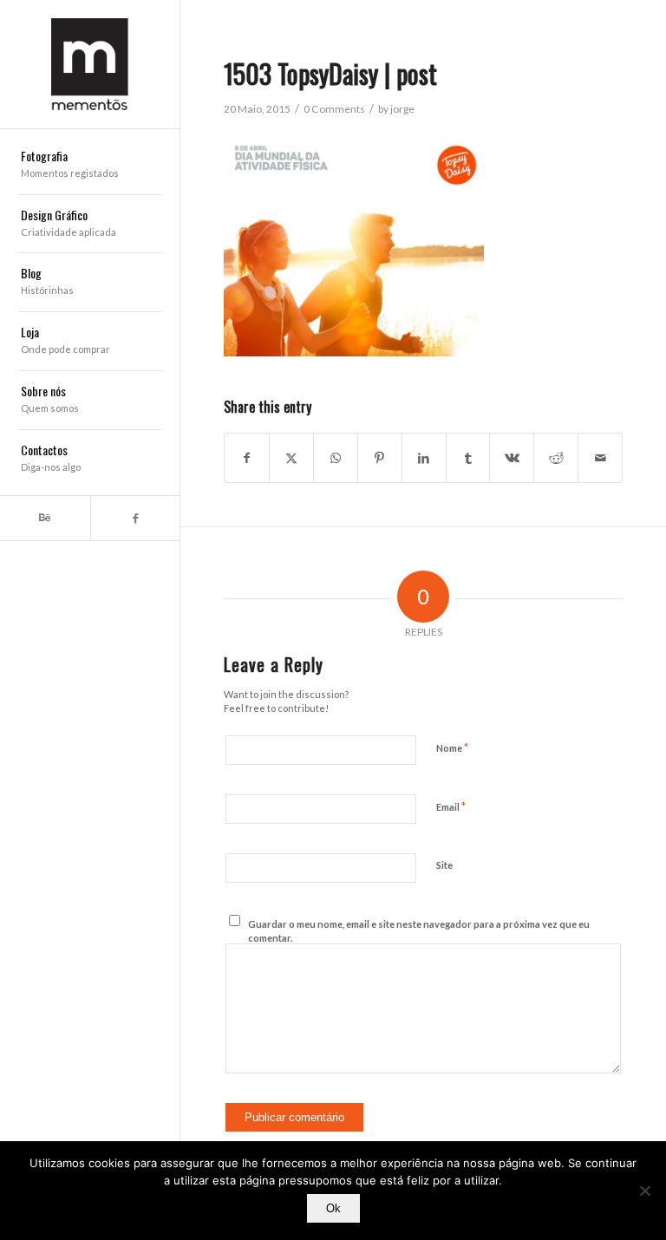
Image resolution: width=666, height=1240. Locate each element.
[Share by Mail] (600, 458)
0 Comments (334, 108)
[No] (644, 1190)
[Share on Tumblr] (468, 458)
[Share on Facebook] (247, 458)
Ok (333, 1208)
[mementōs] (90, 64)
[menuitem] (90, 165)
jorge (402, 108)
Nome (452, 747)
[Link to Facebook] (135, 518)
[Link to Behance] (45, 518)
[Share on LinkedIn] (424, 458)
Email (451, 806)
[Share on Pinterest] (380, 458)
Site (444, 865)
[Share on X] (291, 458)
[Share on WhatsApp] (335, 458)
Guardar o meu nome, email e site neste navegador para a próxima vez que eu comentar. (419, 931)
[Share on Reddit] (556, 458)
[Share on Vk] (511, 458)
